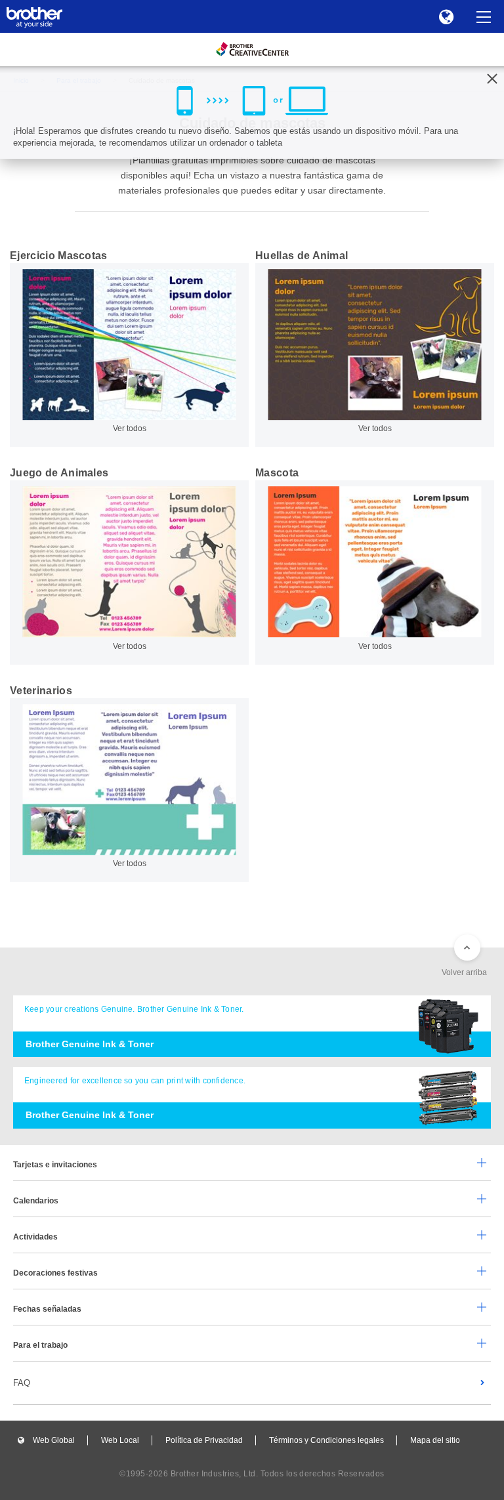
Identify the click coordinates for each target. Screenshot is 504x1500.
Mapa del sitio (435, 1440)
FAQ (21, 1383)
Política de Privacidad (204, 1440)
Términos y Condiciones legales (326, 1440)
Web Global (54, 1440)
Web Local (120, 1440)
